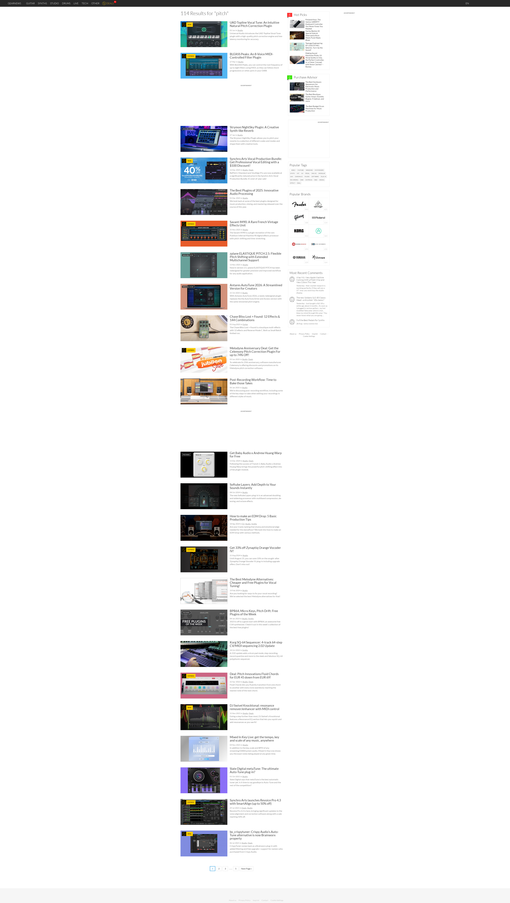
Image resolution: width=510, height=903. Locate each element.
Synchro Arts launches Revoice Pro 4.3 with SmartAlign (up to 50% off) (255, 801)
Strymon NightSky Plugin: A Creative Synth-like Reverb (254, 128)
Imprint (315, 334)
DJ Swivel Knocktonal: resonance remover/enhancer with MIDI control (254, 707)
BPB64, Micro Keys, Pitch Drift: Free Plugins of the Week (254, 612)
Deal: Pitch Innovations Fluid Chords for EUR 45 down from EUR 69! (254, 675)
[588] (299, 217)
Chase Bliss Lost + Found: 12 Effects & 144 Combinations (255, 318)
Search (506, 3)
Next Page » (246, 868)
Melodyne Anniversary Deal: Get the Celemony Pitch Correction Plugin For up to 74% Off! (255, 351)
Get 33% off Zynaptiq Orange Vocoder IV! (255, 549)
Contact (323, 334)
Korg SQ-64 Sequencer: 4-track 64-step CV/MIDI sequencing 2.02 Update (256, 643)
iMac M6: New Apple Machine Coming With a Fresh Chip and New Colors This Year (310, 280)
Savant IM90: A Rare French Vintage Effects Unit (254, 223)
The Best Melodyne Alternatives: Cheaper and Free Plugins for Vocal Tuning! (253, 582)
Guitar (30, 3)
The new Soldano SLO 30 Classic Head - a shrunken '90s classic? (311, 298)
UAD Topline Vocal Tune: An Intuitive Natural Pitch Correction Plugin (254, 24)
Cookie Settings (309, 336)
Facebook (487, 3)
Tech (85, 3)
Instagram (481, 3)
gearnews (14, 3)
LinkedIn (475, 3)
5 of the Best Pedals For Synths (310, 320)
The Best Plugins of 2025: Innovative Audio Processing (254, 191)
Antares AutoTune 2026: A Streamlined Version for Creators (256, 286)
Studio (54, 3)
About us (293, 334)
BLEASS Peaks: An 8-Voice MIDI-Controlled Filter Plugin (251, 55)
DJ (243, 524)
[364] (318, 230)
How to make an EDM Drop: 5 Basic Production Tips (253, 517)
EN (467, 3)
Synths (42, 3)
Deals (110, 3)
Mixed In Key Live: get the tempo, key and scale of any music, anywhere (254, 738)
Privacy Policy (304, 334)
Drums (66, 3)
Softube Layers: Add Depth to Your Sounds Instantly (253, 486)
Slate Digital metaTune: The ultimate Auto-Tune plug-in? (254, 770)
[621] (318, 204)
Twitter (492, 3)
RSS (499, 3)
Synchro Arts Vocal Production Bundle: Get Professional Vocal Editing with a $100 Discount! (256, 162)
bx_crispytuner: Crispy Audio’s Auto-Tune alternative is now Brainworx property (254, 835)
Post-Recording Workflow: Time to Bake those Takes (253, 381)
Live (76, 3)
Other (95, 3)
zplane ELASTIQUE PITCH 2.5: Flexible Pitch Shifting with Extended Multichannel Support (255, 257)
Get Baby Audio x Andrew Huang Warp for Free (256, 454)
